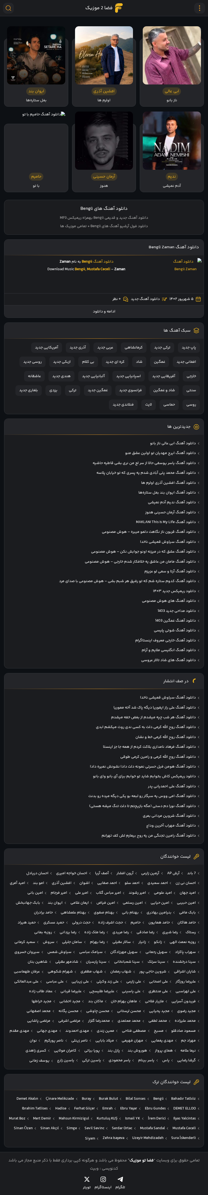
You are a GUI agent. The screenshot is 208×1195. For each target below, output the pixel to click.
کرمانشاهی (134, 348)
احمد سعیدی (157, 883)
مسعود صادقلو (183, 1031)
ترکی (72, 390)
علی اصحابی (158, 982)
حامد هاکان (186, 923)
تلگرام (120, 1187)
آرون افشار (125, 873)
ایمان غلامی (79, 903)
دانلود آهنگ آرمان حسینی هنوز (170, 512)
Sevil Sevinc (94, 1128)
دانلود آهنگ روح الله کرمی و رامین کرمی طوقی (158, 757)
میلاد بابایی (104, 1041)
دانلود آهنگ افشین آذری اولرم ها (168, 483)
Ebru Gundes (155, 1109)
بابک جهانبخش (28, 903)
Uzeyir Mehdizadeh (148, 1138)
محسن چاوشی (97, 1011)
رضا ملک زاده (94, 932)
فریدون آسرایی (183, 1001)
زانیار (142, 942)
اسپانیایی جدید (128, 376)
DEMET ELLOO (184, 1109)
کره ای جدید (115, 362)
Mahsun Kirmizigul (74, 1119)
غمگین (159, 362)
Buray (86, 1099)
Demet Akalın (27, 1099)
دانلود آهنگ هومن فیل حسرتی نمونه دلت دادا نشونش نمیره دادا (143, 767)
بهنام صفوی (104, 913)
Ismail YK (132, 1119)
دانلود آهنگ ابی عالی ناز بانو (173, 443)
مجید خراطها (41, 1001)
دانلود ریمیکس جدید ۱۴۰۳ (174, 591)
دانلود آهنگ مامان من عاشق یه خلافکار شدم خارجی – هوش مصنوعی (140, 562)
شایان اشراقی (185, 972)
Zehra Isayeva (113, 1138)
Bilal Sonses (135, 1099)
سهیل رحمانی (156, 952)
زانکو (158, 942)
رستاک (191, 932)
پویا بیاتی (92, 1051)
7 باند (191, 873)
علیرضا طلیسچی (101, 991)
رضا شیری (170, 932)
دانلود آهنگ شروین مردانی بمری (169, 816)
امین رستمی (133, 903)
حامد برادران (43, 913)
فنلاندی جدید (123, 405)
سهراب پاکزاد (185, 952)
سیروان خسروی (27, 952)
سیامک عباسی (91, 952)
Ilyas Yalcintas (184, 1119)
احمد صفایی (107, 883)
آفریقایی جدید (163, 376)
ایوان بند (55, 903)
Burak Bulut (108, 1099)
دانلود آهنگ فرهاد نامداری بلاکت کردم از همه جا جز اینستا (149, 747)
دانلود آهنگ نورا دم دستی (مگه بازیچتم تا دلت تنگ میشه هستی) (142, 806)
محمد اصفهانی (39, 1011)
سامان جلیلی (72, 942)
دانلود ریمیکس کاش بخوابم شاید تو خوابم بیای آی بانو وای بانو (144, 776)
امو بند (38, 883)
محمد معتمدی (129, 1021)
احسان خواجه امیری (71, 873)
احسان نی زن (186, 883)
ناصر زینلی (79, 1041)
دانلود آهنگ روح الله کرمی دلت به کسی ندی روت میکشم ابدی (146, 727)
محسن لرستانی (129, 1011)
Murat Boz (17, 1119)
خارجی (191, 376)
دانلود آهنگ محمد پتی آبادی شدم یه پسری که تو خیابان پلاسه (146, 473)
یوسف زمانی (39, 1061)
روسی (191, 405)
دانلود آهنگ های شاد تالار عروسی (168, 660)
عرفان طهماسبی (27, 972)
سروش (48, 942)
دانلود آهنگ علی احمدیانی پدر (172, 786)
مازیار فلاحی (154, 1001)
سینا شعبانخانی (127, 962)
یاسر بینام (146, 1060)
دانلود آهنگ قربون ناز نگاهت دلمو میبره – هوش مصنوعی (149, 532)
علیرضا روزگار (186, 982)
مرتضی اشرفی (69, 1021)
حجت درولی (81, 923)
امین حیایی (160, 903)
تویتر (87, 1187)
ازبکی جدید (62, 362)
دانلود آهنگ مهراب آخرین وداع (171, 826)
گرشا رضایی (186, 1060)
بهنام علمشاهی (73, 913)
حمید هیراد (27, 923)
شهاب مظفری (91, 972)
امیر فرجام (59, 893)
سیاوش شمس (59, 952)
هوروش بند (137, 1051)
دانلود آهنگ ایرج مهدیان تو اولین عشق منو (160, 453)
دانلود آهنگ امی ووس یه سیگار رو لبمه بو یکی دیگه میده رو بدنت (142, 796)
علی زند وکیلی (107, 982)
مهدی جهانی (47, 1031)
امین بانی (35, 893)
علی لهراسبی (186, 991)
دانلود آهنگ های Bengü (104, 208)
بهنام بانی (130, 913)
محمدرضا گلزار (99, 1021)
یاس (166, 1060)
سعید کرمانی (24, 942)
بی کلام (88, 362)
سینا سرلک (156, 962)
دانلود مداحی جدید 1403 (177, 611)
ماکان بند (95, 1001)
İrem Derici (157, 1119)
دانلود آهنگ (103, 262)
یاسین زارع (65, 1060)
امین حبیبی (186, 903)
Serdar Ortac (122, 1128)
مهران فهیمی (132, 1041)
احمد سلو (132, 883)
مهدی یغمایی (162, 1041)
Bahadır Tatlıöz (183, 1099)
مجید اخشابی (69, 1001)
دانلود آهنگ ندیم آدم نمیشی (172, 502)
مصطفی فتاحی (134, 1031)
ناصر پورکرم (53, 1041)
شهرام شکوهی (60, 972)
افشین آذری (62, 883)
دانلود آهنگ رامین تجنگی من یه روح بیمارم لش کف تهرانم (149, 836)
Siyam (90, 1139)
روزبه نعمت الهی (183, 942)
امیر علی (81, 893)
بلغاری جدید (28, 390)
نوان (33, 1041)
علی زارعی (133, 982)
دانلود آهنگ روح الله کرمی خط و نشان (165, 737)
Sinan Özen (23, 1128)
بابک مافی (187, 913)
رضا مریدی (120, 932)
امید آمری (17, 883)
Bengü (158, 1099)
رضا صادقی (145, 932)
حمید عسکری (53, 923)
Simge (72, 1128)
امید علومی (163, 893)
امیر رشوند (137, 893)
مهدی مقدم (19, 1031)
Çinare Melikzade (60, 1099)
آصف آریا (102, 873)
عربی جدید (105, 348)
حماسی (169, 405)
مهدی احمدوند (77, 1031)
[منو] (199, 8)
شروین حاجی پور (152, 972)
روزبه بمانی (43, 932)
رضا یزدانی (68, 932)
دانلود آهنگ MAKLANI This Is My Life (166, 522)
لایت (148, 405)
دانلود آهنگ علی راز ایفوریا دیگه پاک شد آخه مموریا (154, 708)
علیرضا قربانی (71, 991)
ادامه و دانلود (104, 312)
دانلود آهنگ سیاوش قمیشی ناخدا (168, 542)
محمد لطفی (157, 1021)
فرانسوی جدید (130, 390)
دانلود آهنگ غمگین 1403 (175, 621)
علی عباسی (55, 982)
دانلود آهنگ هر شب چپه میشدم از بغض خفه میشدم (153, 717)
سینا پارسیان (96, 962)
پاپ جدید (189, 348)
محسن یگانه (68, 1011)
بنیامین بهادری (159, 913)
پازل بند (114, 1051)
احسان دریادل (37, 873)
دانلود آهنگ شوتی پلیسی (175, 631)
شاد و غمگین (164, 390)
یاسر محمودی (120, 1060)
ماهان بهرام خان (124, 1001)
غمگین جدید (98, 390)
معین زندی (105, 1031)
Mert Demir (42, 1119)
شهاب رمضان (120, 972)
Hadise (60, 1109)
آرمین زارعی (150, 873)
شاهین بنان (37, 962)
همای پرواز (164, 1051)
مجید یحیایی (159, 1011)
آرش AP (173, 873)
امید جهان (188, 893)
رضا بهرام (97, 942)
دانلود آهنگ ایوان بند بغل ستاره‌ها (167, 493)
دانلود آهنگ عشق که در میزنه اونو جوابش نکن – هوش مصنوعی (143, 552)
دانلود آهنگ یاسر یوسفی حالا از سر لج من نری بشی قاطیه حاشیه (144, 463)
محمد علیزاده (185, 1021)
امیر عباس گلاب (108, 893)
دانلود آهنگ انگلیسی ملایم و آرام (169, 650)
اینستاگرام (103, 1187)
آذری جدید (78, 348)
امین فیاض (105, 903)
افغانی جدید (186, 362)
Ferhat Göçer (84, 1109)
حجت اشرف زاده (110, 923)
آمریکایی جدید (46, 348)
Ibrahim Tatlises (35, 1109)
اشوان (84, 883)
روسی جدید (32, 362)
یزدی (53, 390)
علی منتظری (158, 991)
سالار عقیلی (121, 942)
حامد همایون (159, 923)
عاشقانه (34, 376)
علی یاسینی (131, 991)
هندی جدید (61, 376)
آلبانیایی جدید (93, 376)
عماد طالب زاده (41, 991)
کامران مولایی (65, 1051)
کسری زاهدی (35, 1051)
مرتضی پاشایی (38, 1021)
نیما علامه (188, 1051)
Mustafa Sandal (152, 1128)
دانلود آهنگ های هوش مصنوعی (169, 601)
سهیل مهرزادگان (124, 952)
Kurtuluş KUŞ (107, 1119)
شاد (139, 362)
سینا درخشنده (184, 962)
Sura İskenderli (183, 1138)
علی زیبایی (80, 982)
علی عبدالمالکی (26, 982)
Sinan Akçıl (49, 1128)
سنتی (191, 390)
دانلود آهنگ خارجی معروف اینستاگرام (165, 641)
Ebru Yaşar (128, 1109)
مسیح (159, 1031)
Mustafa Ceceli (184, 1128)
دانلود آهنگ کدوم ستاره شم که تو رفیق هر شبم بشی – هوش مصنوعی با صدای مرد (127, 581)
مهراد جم (188, 1041)
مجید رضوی (186, 1011)
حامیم (136, 923)
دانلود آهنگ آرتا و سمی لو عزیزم (170, 571)
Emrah (107, 1109)
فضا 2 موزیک (99, 8)
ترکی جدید (162, 348)
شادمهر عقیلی (66, 962)
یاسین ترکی (91, 1060)
